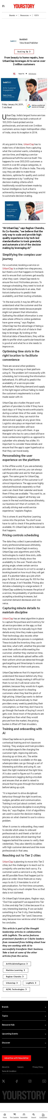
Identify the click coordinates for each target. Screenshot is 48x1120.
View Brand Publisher (29, 43)
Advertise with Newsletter (16, 1058)
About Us (5, 1067)
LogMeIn (30, 983)
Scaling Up (22, 52)
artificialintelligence (15, 964)
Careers (20, 1067)
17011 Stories (32, 74)
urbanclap (10, 983)
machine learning (14, 970)
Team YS (21, 74)
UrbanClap (28, 144)
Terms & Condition (9, 1071)
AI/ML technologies (15, 989)
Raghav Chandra (13, 977)
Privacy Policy (38, 1067)
